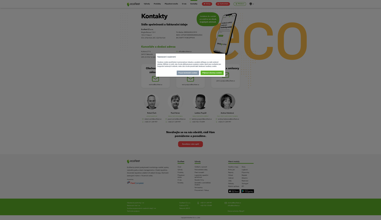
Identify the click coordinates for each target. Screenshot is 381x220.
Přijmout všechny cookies (212, 73)
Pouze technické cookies (187, 73)
